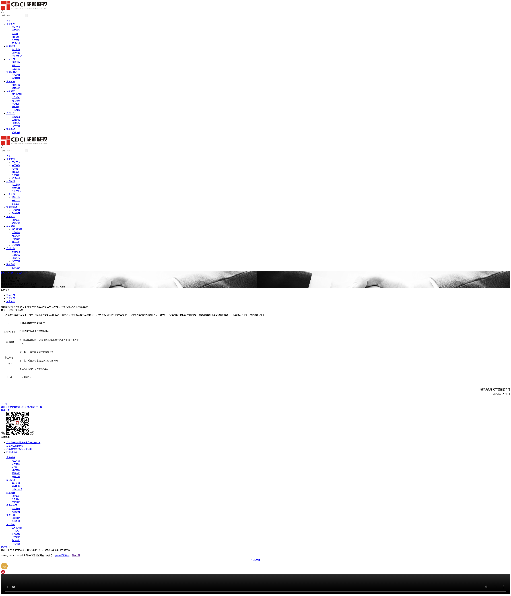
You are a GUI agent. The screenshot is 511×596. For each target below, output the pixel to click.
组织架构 (16, 37)
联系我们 (10, 129)
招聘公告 (16, 85)
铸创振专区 (17, 94)
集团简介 (16, 27)
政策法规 (16, 88)
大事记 (15, 33)
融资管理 (16, 78)
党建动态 (16, 117)
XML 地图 (255, 560)
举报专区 (16, 110)
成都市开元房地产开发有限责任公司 (23, 442)
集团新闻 (16, 49)
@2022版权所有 (62, 555)
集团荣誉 (16, 30)
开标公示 (16, 65)
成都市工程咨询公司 (16, 446)
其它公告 (16, 69)
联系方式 (16, 132)
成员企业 (16, 43)
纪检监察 (10, 91)
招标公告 (16, 62)
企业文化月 (17, 56)
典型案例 (16, 107)
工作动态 (16, 97)
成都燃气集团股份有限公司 (19, 449)
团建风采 (16, 123)
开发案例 (16, 40)
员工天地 (16, 126)
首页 (8, 21)
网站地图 (76, 555)
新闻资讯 (10, 46)
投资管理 (16, 75)
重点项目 (16, 53)
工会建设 (16, 120)
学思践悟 (16, 104)
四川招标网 (11, 452)
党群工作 (10, 113)
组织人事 (10, 81)
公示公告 (10, 59)
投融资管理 (11, 72)
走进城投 (10, 24)
